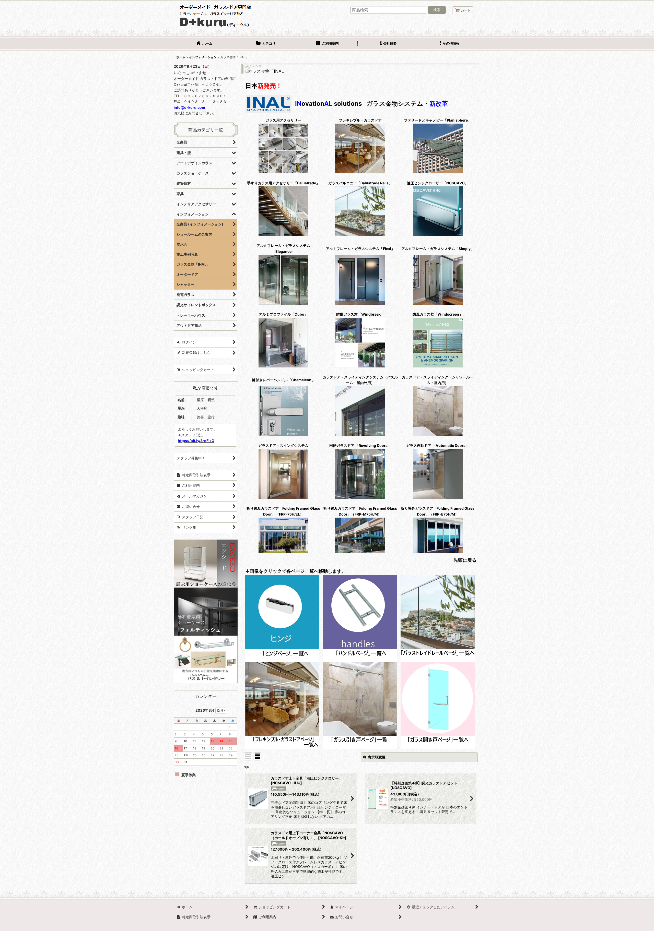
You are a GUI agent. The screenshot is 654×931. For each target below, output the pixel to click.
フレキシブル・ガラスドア (360, 120)
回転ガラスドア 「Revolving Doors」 (360, 445)
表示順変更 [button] (377, 757)
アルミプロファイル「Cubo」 (283, 314)
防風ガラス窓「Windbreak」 (360, 314)
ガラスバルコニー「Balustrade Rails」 (360, 183)
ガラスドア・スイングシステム (283, 445)
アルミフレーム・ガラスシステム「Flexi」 (360, 248)
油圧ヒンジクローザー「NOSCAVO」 (437, 183)
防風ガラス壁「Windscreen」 (438, 314)
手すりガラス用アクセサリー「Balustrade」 (283, 183)
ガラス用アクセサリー (283, 120)
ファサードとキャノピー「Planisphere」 (437, 120)
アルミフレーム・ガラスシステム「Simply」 (437, 248)
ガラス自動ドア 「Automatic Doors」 (437, 445)
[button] (449, 44)
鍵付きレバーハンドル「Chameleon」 (283, 380)
